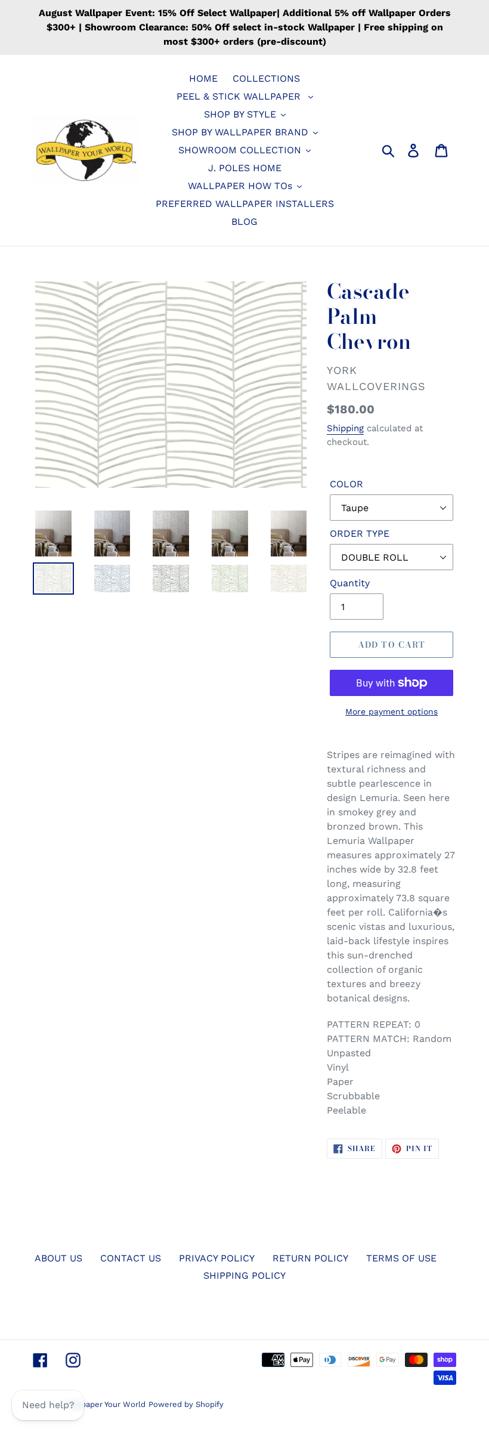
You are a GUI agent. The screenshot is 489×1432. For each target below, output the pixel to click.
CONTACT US (130, 1258)
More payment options (391, 711)
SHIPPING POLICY (244, 1275)
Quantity (350, 583)
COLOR (346, 484)
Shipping (345, 428)
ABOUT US (58, 1258)
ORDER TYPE (359, 533)
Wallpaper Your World (105, 1404)
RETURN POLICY (310, 1258)
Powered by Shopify (186, 1404)
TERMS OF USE (401, 1258)
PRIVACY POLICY (217, 1258)
